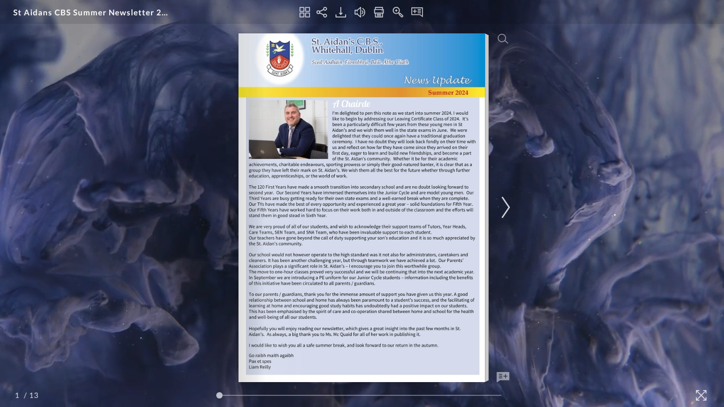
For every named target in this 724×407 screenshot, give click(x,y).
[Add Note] (503, 377)
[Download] (340, 12)
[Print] (379, 12)
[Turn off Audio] (359, 12)
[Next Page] (504, 207)
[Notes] (417, 12)
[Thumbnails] (304, 12)
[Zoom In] (398, 12)
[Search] (503, 39)
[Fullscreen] (701, 395)
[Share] (321, 12)
